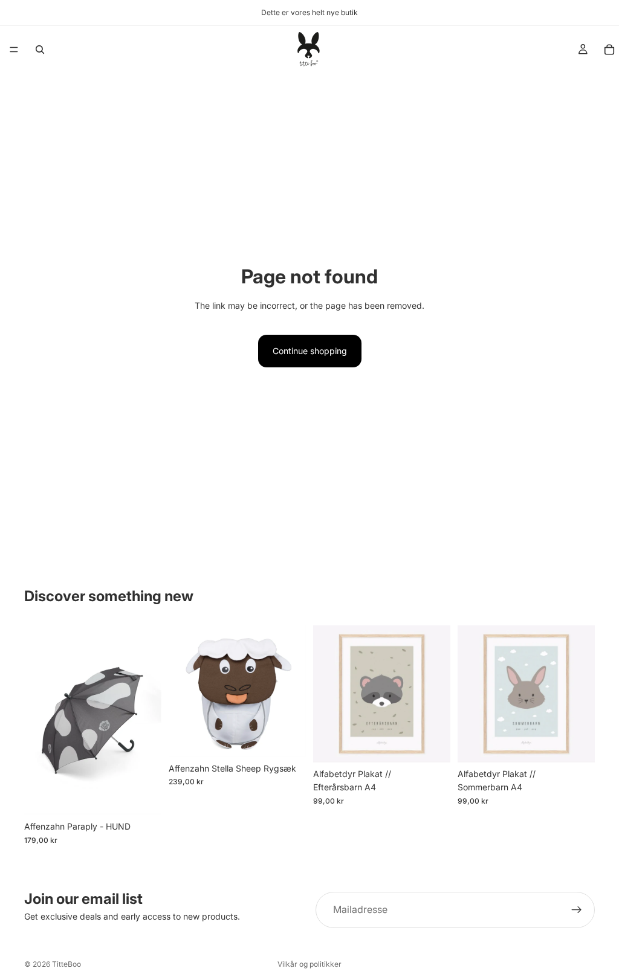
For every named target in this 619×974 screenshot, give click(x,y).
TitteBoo (66, 964)
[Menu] (14, 49)
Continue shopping (310, 351)
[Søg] (40, 49)
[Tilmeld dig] (576, 910)
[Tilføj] (143, 797)
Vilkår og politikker (309, 964)
